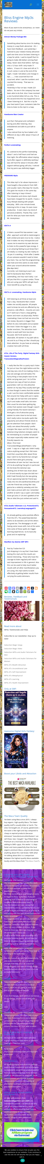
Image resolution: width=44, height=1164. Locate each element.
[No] (41, 1155)
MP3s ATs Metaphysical (13, 675)
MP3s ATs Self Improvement (15, 672)
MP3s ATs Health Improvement (16, 683)
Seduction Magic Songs (13, 645)
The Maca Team (32, 861)
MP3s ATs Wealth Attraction (15, 665)
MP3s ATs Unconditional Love (15, 668)
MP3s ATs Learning (11, 679)
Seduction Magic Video (13, 648)
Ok (23, 1160)
